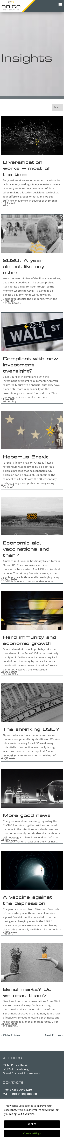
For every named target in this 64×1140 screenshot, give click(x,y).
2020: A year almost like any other (23, 267)
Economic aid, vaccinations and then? (26, 550)
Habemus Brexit (25, 457)
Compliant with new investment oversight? (30, 365)
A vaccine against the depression (28, 901)
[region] (32, 1119)
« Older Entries (10, 1035)
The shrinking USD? (31, 730)
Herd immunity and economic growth (29, 641)
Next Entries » (54, 1035)
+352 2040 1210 (22, 1090)
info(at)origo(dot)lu (24, 1094)
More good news (27, 816)
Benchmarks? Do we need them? (27, 993)
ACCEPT (32, 1124)
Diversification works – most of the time (26, 169)
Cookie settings (32, 1133)
